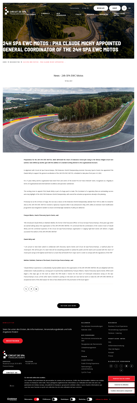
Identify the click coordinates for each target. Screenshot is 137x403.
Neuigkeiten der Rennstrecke (91, 344)
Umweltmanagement (88, 348)
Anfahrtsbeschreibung (116, 346)
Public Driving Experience (90, 363)
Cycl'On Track (86, 372)
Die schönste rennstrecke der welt (91, 339)
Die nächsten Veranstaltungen (92, 326)
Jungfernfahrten (87, 360)
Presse (110, 356)
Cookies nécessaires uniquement (121, 391)
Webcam (101, 8)
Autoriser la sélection (121, 385)
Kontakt (111, 352)
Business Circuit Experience (117, 326)
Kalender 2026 (86, 330)
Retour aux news (68, 305)
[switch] (54, 399)
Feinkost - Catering (115, 333)
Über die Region (114, 349)
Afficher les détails (102, 399)
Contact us (11, 373)
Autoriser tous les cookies (121, 378)
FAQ (109, 342)
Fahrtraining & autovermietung (87, 368)
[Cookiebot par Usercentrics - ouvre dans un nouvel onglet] (12, 399)
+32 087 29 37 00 (31, 364)
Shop (115, 8)
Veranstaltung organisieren (118, 330)
